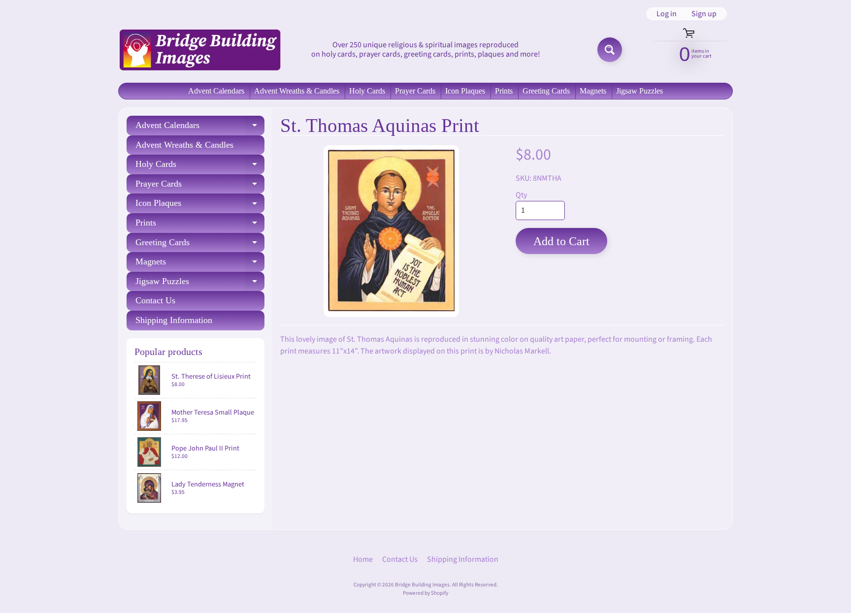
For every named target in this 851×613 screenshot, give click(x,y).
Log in (666, 14)
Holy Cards (367, 91)
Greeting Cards (546, 91)
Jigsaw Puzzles (639, 91)
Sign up (704, 14)
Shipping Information (173, 320)
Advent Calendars (216, 91)
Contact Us (155, 300)
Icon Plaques (465, 91)
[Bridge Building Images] (199, 49)
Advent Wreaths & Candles (296, 91)
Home (363, 559)
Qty (521, 195)
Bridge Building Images (422, 584)
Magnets (593, 91)
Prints (504, 91)
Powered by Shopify (425, 593)
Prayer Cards (415, 91)
